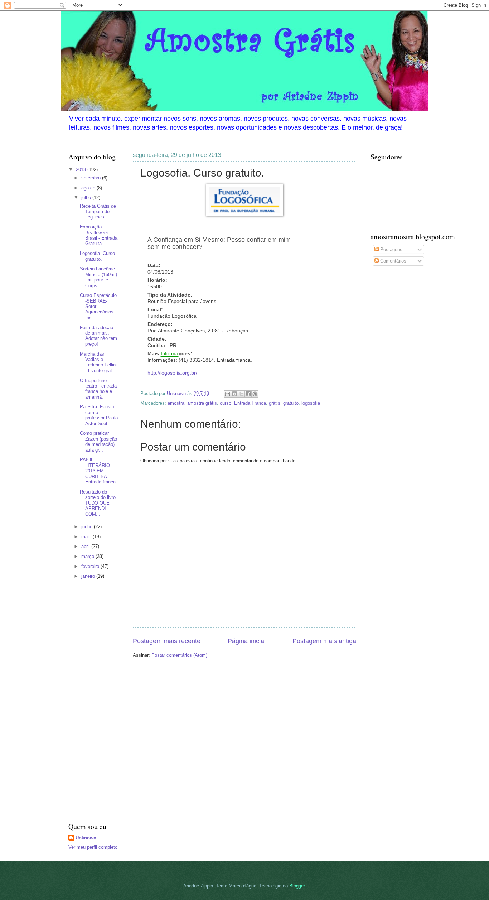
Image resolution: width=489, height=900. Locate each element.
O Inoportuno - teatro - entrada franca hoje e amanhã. (98, 389)
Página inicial (247, 641)
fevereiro (91, 566)
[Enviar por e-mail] (227, 394)
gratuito (291, 403)
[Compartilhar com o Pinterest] (254, 394)
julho (86, 197)
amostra (176, 403)
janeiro (88, 576)
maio (87, 536)
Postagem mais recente (166, 641)
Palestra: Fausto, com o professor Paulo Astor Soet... (99, 415)
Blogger (297, 886)
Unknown (86, 838)
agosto (89, 188)
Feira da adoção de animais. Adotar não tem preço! (98, 336)
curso (225, 403)
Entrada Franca (250, 403)
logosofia (310, 403)
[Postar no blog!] (234, 394)
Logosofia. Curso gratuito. (97, 256)
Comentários (392, 261)
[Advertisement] (89, 701)
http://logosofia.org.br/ (172, 373)
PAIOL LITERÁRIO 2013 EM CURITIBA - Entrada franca (98, 471)
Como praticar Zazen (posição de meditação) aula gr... (98, 441)
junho (87, 526)
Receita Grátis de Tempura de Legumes (98, 211)
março (88, 556)
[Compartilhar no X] (241, 394)
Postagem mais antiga (324, 641)
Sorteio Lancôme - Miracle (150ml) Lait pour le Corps (99, 277)
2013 (81, 169)
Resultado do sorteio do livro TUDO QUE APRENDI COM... (98, 503)
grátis (274, 403)
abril (86, 546)
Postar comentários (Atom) (179, 655)
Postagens (390, 249)
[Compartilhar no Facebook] (248, 394)
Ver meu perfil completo (92, 847)
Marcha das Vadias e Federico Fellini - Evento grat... (98, 362)
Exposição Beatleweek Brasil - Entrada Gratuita (98, 235)
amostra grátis (202, 403)
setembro (91, 178)
